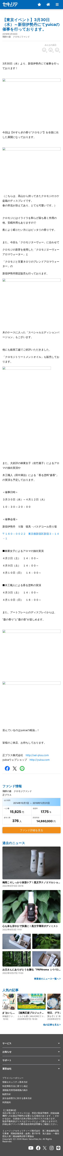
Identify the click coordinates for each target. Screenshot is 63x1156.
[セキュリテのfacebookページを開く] (38, 1148)
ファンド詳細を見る (31, 830)
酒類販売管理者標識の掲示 (15, 1090)
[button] (6, 1007)
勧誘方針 (6, 1094)
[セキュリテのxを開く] (45, 1148)
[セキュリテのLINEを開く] (58, 1148)
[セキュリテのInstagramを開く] (52, 1148)
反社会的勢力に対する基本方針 (17, 1098)
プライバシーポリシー (12, 1078)
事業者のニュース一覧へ (46, 978)
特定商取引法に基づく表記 (15, 1086)
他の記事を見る (51, 1024)
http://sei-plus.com (37, 755)
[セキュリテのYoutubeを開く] (30, 1148)
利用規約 (6, 1102)
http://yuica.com (40, 759)
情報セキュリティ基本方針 (15, 1082)
